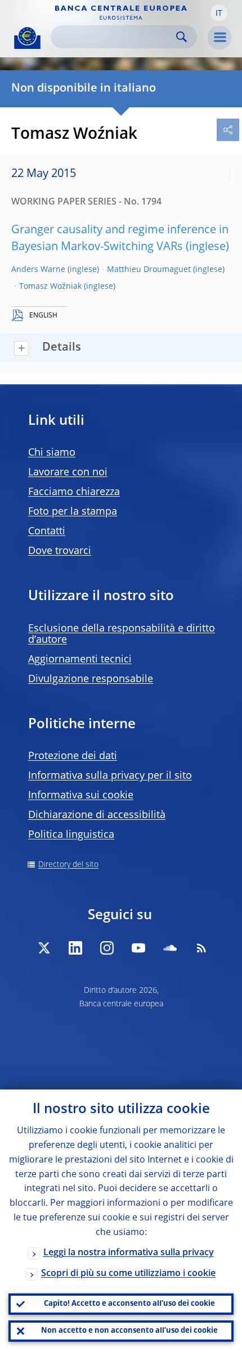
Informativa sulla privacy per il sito (110, 776)
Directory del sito (68, 865)
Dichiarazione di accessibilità (96, 815)
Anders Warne (38, 270)
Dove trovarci (59, 551)
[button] (218, 12)
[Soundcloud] (169, 947)
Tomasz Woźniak (50, 286)
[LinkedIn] (75, 947)
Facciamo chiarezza (74, 492)
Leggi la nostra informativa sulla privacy (128, 1252)
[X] (43, 947)
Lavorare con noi (67, 472)
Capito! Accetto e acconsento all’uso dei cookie (129, 1303)
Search (181, 37)
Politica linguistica (71, 835)
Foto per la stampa (72, 512)
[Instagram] (106, 947)
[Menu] (219, 37)
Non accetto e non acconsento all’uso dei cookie (129, 1330)
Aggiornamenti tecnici (80, 660)
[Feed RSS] (201, 947)
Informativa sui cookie (80, 796)
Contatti (46, 531)
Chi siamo (51, 453)
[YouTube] (138, 947)
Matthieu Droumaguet (149, 270)
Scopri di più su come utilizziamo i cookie (128, 1273)
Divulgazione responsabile (90, 679)
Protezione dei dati (72, 756)
